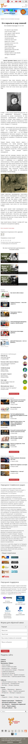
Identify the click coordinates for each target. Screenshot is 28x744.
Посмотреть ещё (14, 393)
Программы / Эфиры (7, 663)
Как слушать (6, 704)
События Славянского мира (9, 681)
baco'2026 (5, 742)
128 (16, 1)
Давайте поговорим (19, 674)
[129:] (14, 11)
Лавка (20, 702)
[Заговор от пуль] (14, 258)
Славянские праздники (8, 671)
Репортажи (21, 669)
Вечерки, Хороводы (14, 685)
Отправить (5, 651)
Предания (4, 697)
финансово (18, 593)
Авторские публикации (9, 702)
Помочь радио (11, 706)
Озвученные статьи (7, 674)
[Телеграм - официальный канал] (2, 731)
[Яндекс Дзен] (19, 731)
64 (18, 1)
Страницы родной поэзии (18, 676)
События (3, 680)
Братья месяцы (6, 668)
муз (20, 1)
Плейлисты (19, 700)
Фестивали (21, 681)
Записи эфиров (6, 665)
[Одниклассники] (16, 731)
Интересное (5, 692)
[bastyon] (16, 734)
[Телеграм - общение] (6, 731)
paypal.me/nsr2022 (20, 614)
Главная (3, 659)
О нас (3, 706)
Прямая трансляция (8, 700)
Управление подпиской (18, 704)
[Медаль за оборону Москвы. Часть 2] (14, 280)
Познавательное (15, 683)
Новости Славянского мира (9, 666)
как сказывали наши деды (7, 228)
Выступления (5, 683)
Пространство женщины (8, 673)
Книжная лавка (6, 676)
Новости (3, 661)
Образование (10, 689)
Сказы (3, 695)
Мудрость (4, 691)
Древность (19, 689)
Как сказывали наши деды (11, 25)
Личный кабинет (7, 707)
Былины (22, 697)
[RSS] (22, 731)
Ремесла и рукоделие (19, 691)
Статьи (3, 687)
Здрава (4, 689)
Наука (10, 691)
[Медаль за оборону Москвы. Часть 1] (14, 269)
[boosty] (25, 731)
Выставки (4, 685)
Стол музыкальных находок (9, 669)
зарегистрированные (16, 242)
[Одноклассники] (3, 234)
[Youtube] (9, 731)
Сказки (10, 697)
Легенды (16, 697)
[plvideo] (12, 734)
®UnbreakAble (16, 742)
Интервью (14, 668)
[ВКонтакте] (1, 234)
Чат (23, 6)
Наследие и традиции (15, 692)
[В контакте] (12, 731)
